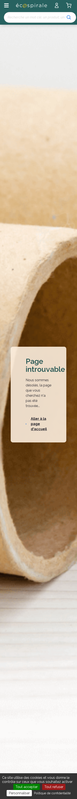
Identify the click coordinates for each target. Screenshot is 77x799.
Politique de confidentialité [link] (52, 793)
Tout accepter (26, 787)
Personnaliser (19, 793)
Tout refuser (53, 787)
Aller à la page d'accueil (39, 424)
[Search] (69, 17)
